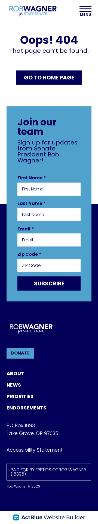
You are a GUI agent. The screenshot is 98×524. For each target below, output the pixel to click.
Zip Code (29, 254)
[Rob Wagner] (33, 10)
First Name (31, 178)
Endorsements (26, 407)
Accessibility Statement (35, 449)
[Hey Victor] (49, 517)
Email (25, 229)
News (14, 384)
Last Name (31, 203)
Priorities (20, 396)
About (15, 373)
